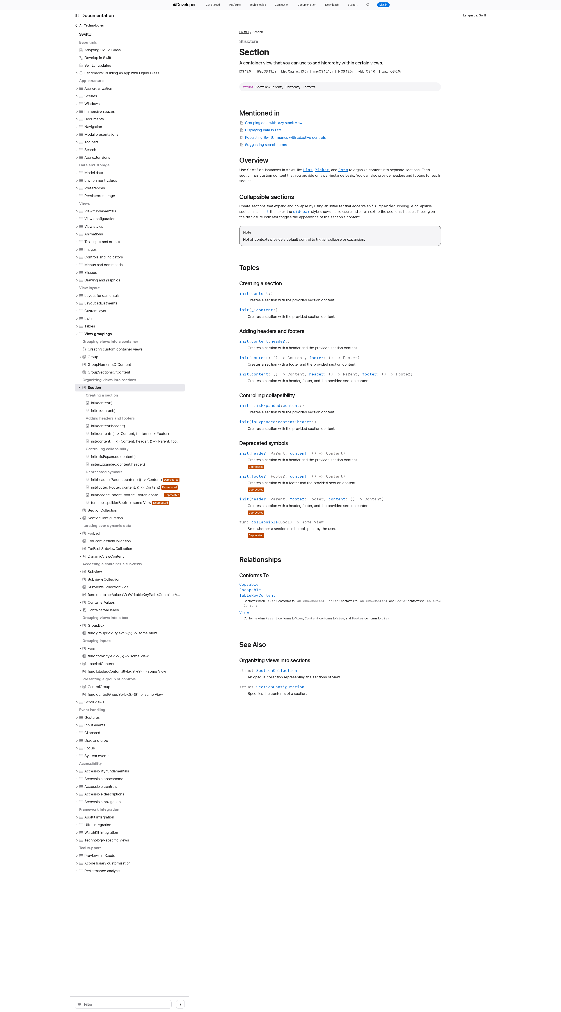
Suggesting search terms (266, 144)
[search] (123, 1004)
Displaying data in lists (263, 130)
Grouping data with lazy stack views (274, 123)
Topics (249, 268)
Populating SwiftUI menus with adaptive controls (285, 137)
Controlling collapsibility (267, 395)
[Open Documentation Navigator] (77, 15)
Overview (253, 160)
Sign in (383, 4)
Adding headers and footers (272, 331)
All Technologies (91, 25)
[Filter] (125, 1004)
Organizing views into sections (274, 660)
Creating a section (260, 283)
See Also (252, 645)
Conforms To (254, 575)
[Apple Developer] (185, 5)
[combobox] (125, 1004)
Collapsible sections (266, 196)
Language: (470, 15)
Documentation (98, 15)
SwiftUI (244, 32)
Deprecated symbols (263, 443)
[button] (368, 5)
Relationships (260, 560)
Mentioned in (259, 113)
